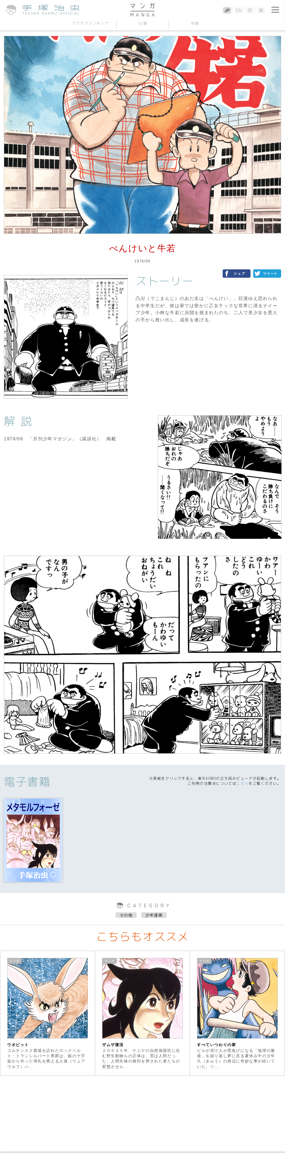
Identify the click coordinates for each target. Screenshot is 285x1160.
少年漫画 (154, 915)
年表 (195, 23)
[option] (47, 1013)
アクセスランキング (90, 23)
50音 (142, 23)
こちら (242, 783)
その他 (126, 915)
